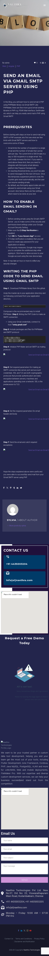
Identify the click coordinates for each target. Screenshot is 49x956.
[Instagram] (27, 930)
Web (4, 66)
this (38, 288)
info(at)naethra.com (19, 580)
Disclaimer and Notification (24, 941)
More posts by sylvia (17, 526)
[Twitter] (7, 488)
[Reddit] (21, 488)
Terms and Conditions (23, 939)
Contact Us (9, 939)
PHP (18, 66)
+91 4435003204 (16, 564)
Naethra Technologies (32, 950)
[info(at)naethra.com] (7, 573)
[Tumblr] (14, 488)
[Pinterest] (11, 488)
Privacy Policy (39, 939)
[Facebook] (4, 488)
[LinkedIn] (17, 488)
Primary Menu (45, 5)
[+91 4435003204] (7, 556)
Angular (11, 66)
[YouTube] (30, 930)
